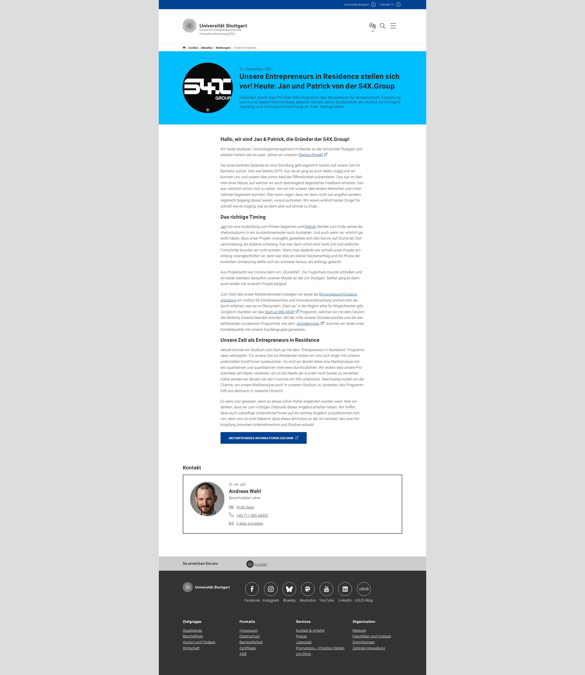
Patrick (310, 226)
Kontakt (261, 564)
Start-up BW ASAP (280, 311)
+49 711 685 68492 (252, 515)
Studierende (192, 630)
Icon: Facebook (252, 589)
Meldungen (223, 47)
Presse (301, 636)
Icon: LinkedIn (345, 589)
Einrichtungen (364, 642)
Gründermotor (308, 323)
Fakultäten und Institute (372, 636)
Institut (193, 47)
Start (184, 47)
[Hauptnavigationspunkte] (393, 25)
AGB (243, 653)
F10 (387, 4)
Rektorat (359, 630)
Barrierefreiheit (251, 642)
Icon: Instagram (271, 589)
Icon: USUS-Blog (364, 589)
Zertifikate (247, 647)
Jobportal (303, 642)
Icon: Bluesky (289, 589)
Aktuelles (207, 47)
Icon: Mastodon (308, 589)
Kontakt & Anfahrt (310, 630)
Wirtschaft (191, 647)
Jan (224, 226)
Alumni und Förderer (199, 642)
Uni (356, 4)
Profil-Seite (245, 507)
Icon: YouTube (326, 589)
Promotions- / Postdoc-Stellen (320, 647)
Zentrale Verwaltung (369, 647)
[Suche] (382, 25)
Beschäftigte (193, 636)
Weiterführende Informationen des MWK (261, 438)
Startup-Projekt (311, 154)
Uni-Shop (303, 653)
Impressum (248, 630)
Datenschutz (249, 636)
